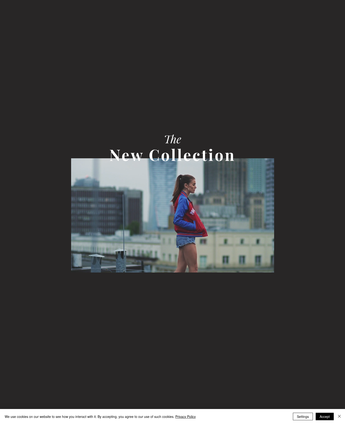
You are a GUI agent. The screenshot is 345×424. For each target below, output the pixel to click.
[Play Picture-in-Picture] (260, 266)
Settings (303, 416)
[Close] (339, 416)
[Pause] (77, 266)
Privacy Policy (185, 416)
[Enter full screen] (268, 266)
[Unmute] (85, 266)
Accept (325, 416)
